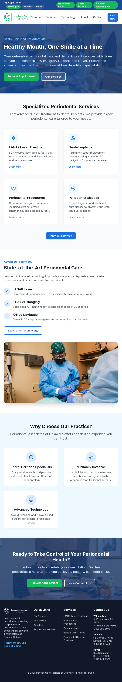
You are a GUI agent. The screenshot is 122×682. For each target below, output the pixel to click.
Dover (39, 6)
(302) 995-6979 (102, 628)
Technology (68, 17)
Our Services (53, 76)
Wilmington (13, 6)
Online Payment (82, 5)
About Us (38, 625)
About (84, 17)
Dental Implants (71, 628)
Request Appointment (103, 5)
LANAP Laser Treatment (76, 616)
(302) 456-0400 (102, 644)
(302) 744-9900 (102, 659)
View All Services (61, 235)
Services (51, 17)
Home (37, 17)
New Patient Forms (64, 5)
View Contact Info (79, 583)
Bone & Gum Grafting (74, 632)
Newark (27, 6)
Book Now (113, 17)
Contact (97, 17)
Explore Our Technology (23, 330)
